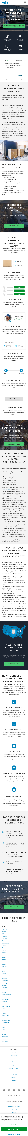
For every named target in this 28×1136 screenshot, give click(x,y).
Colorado (4, 941)
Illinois (4, 957)
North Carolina (6, 1004)
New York (4, 1001)
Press (14, 1080)
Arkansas (4, 936)
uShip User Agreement (14, 1106)
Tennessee (5, 1025)
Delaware (4, 945)
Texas (3, 1027)
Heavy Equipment (14, 1068)
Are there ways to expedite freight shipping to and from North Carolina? (16, 854)
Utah (3, 1029)
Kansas (4, 964)
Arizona (4, 934)
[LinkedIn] (24, 1090)
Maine (3, 971)
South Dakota (5, 1022)
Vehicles (14, 1052)
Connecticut (5, 943)
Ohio (3, 1008)
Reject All (14, 1124)
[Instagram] (9, 1090)
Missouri (4, 985)
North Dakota (6, 1006)
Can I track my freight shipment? (14, 862)
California (4, 938)
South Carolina (6, 1020)
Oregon (4, 1013)
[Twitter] (14, 1090)
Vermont (4, 1032)
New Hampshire (6, 994)
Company (14, 1074)
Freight (14, 1062)
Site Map (14, 1112)
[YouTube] (19, 1090)
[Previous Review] (5, 79)
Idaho (3, 955)
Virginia (4, 1034)
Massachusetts (6, 976)
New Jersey (5, 997)
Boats (14, 1065)
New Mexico (5, 999)
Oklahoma (5, 1011)
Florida (4, 948)
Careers (14, 1077)
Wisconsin (5, 1041)
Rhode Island (5, 1018)
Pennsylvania (5, 1015)
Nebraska (4, 990)
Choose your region (13, 1095)
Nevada (4, 992)
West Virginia (5, 1039)
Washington (5, 1036)
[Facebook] (4, 1090)
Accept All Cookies (14, 1129)
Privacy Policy (14, 1109)
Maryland (4, 973)
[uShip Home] (5, 2)
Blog (14, 1084)
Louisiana (4, 969)
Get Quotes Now (14, 226)
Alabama (4, 929)
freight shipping (6, 489)
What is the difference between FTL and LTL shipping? (14, 871)
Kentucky (4, 966)
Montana (4, 987)
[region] (14, 1125)
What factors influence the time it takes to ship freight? (15, 844)
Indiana (4, 959)
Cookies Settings (14, 1134)
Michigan (4, 978)
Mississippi (5, 983)
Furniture (14, 1058)
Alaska (4, 931)
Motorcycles (14, 1055)
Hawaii (4, 952)
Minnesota (5, 980)
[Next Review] (22, 79)
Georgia (4, 950)
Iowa (3, 962)
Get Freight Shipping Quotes (14, 26)
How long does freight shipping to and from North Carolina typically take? (15, 834)
